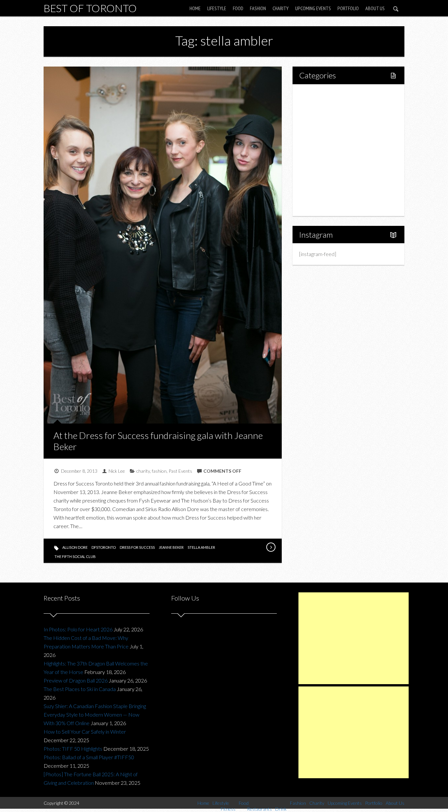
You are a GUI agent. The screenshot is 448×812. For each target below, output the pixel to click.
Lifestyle (216, 8)
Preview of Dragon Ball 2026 (76, 680)
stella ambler (201, 547)
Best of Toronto (90, 8)
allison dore (75, 547)
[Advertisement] (353, 638)
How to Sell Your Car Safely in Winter (85, 731)
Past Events (180, 471)
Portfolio (348, 8)
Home (195, 8)
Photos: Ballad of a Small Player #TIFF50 (89, 757)
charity (143, 471)
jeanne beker (171, 547)
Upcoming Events (313, 8)
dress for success (137, 547)
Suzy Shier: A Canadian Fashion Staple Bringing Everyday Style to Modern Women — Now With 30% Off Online (95, 714)
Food (238, 8)
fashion (159, 471)
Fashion (258, 8)
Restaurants (326, 139)
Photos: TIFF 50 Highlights (73, 748)
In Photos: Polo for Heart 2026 (78, 629)
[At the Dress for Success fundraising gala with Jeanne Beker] (270, 547)
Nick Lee (117, 471)
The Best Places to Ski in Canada (80, 689)
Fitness (321, 116)
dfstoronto (104, 547)
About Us (375, 8)
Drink (319, 150)
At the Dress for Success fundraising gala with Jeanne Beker (158, 441)
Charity (281, 8)
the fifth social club (75, 556)
